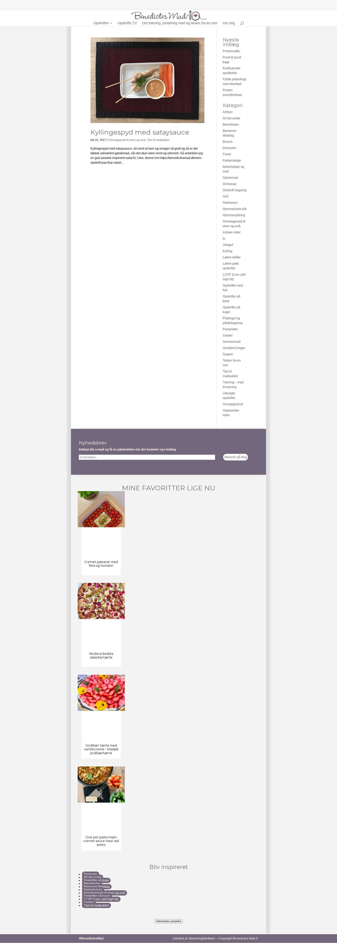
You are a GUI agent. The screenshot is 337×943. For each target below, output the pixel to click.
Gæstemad (230, 177)
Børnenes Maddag (97, 886)
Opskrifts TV (127, 23)
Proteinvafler (231, 51)
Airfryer (228, 112)
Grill (225, 196)
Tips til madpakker (158, 139)
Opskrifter (101, 23)
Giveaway (230, 184)
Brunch (228, 141)
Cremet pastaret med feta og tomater (101, 563)
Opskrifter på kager (97, 896)
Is (224, 238)
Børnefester (231, 124)
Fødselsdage (232, 160)
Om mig (229, 23)
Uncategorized (233, 404)
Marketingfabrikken (202, 938)
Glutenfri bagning (235, 190)
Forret (227, 154)
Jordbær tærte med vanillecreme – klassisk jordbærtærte (101, 749)
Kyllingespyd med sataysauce (139, 132)
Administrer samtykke (168, 921)
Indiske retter (231, 232)
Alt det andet (231, 118)
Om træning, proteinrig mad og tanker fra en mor (179, 23)
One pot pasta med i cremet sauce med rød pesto (101, 841)
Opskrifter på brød (96, 880)
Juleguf (228, 244)
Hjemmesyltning (234, 215)
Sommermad (231, 341)
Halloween (230, 202)
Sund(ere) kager (234, 348)
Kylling (227, 251)
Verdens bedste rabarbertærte (101, 655)
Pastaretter (230, 329)
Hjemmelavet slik (235, 209)
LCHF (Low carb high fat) (101, 899)
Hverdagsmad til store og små (126, 139)
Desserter (229, 148)
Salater (228, 335)
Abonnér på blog (235, 457)
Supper (228, 354)
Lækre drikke (232, 257)
